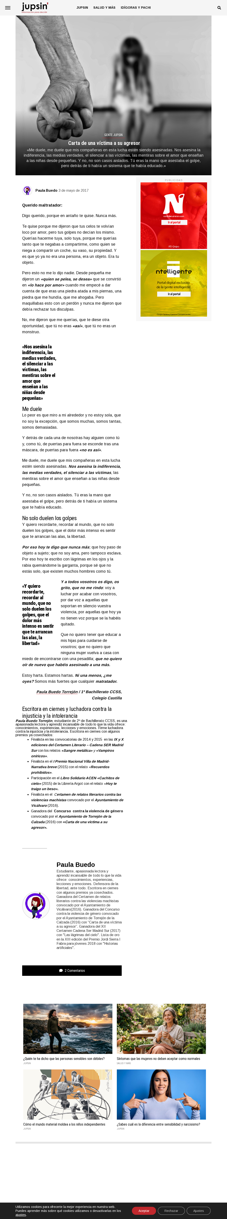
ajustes (21, 1215)
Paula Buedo (46, 190)
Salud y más (104, 7)
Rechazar (171, 1211)
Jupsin (82, 7)
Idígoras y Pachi (136, 7)
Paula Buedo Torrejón (57, 692)
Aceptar (144, 1211)
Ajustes (198, 1211)
